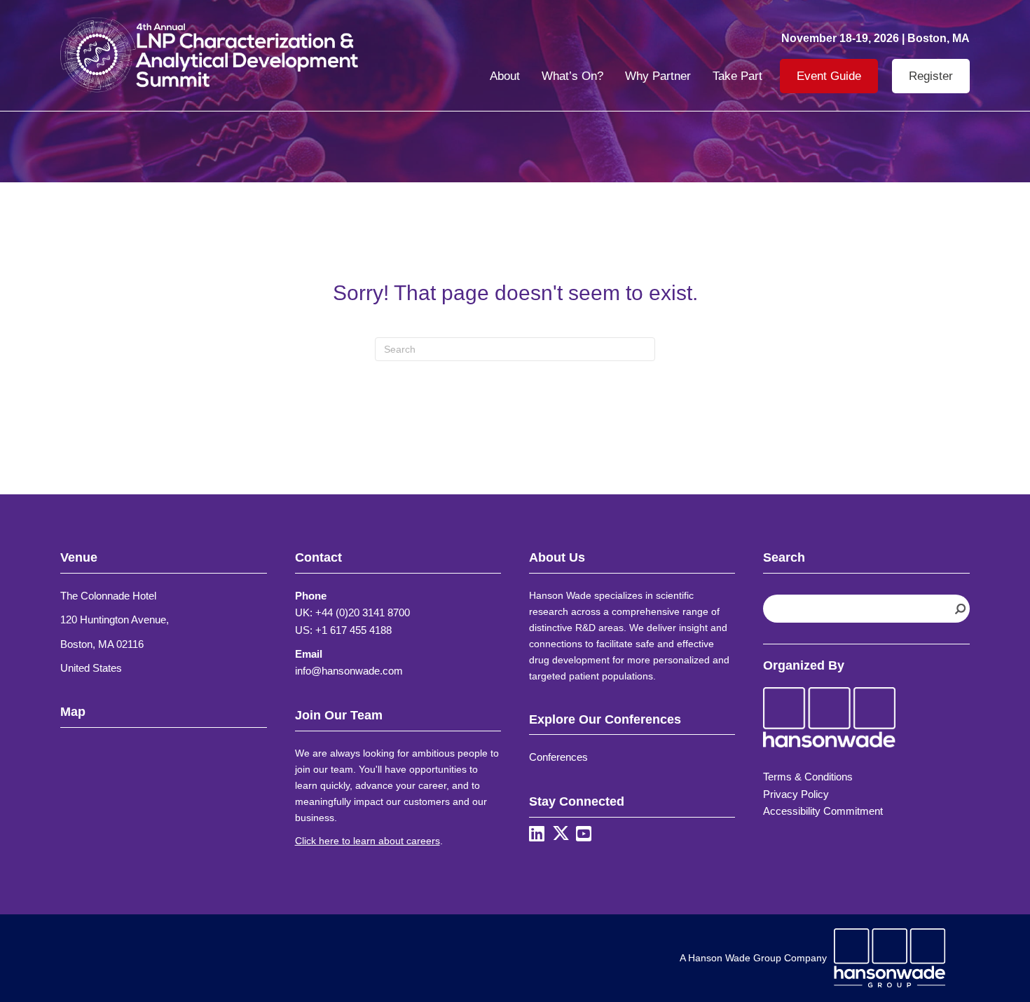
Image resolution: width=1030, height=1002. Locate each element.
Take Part (737, 76)
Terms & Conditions (808, 777)
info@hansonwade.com (349, 671)
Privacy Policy (796, 794)
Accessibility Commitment (823, 811)
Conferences (558, 757)
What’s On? (572, 76)
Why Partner (658, 76)
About (505, 76)
